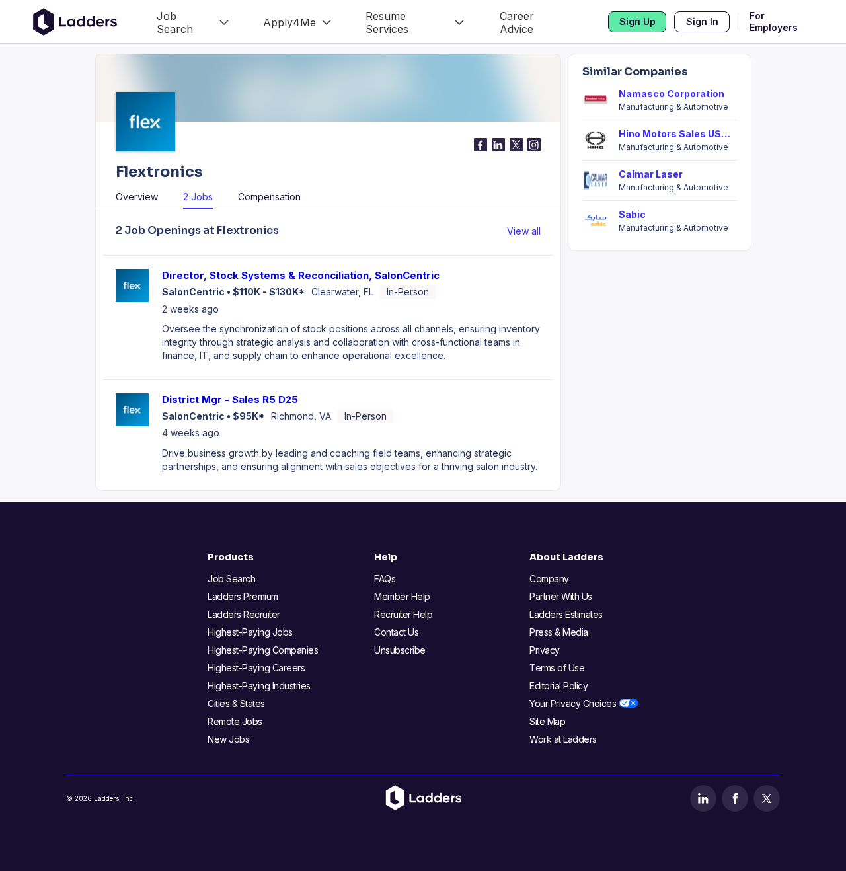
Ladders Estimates (566, 614)
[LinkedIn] (703, 798)
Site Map (547, 721)
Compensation (269, 196)
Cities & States (236, 703)
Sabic (632, 214)
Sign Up (637, 21)
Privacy (544, 650)
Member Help (402, 596)
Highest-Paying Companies (263, 650)
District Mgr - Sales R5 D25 (230, 399)
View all (524, 231)
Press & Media (558, 632)
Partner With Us (560, 596)
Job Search (231, 578)
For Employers (774, 21)
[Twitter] (766, 798)
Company (549, 578)
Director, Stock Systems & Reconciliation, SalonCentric (301, 275)
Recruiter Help (403, 614)
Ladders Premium (243, 596)
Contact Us (396, 632)
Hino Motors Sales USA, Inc (678, 133)
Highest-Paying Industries (259, 685)
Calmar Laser (651, 174)
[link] (193, 21)
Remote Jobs (235, 721)
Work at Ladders (563, 739)
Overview (137, 196)
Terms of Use (556, 667)
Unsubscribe (400, 650)
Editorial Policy (558, 685)
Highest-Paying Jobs (250, 632)
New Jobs (228, 739)
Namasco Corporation (671, 93)
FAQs (384, 578)
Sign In (702, 21)
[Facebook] (735, 798)
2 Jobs (198, 196)
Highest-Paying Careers (256, 667)
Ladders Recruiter (244, 614)
